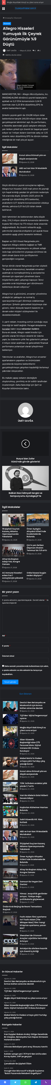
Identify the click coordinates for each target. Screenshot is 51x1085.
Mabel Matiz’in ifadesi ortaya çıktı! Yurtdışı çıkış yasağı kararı (32, 761)
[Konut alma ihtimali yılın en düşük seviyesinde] (9, 158)
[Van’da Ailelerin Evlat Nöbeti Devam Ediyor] (10, 799)
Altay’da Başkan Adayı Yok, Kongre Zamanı (11, 562)
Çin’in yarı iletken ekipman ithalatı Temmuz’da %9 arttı (37, 548)
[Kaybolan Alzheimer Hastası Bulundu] (10, 811)
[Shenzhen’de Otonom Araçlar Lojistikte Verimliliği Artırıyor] (10, 939)
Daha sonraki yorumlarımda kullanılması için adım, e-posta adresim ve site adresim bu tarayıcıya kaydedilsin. (25, 670)
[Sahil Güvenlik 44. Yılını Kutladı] (10, 823)
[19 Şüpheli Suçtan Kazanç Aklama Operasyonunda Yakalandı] (13, 520)
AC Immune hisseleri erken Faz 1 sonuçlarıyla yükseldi (12, 575)
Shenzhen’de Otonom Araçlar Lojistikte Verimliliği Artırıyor (33, 938)
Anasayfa (8, 18)
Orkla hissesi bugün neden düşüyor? (36, 574)
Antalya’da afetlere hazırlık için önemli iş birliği (33, 950)
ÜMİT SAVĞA (11, 51)
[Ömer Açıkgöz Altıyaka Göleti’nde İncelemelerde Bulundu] (38, 520)
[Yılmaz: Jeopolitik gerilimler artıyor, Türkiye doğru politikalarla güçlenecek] (10, 897)
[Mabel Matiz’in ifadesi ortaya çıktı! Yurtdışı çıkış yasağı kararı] (10, 762)
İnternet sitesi (8, 656)
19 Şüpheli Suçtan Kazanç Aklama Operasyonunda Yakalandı (10, 532)
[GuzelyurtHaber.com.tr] (25, 8)
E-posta (6, 646)
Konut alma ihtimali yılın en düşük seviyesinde (33, 772)
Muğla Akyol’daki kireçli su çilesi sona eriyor (25, 2)
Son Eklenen (25, 693)
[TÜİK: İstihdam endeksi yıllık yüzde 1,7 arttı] (10, 787)
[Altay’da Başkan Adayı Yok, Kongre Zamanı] (13, 550)
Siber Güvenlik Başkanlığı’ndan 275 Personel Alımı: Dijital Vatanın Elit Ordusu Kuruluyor (30, 745)
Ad (4, 636)
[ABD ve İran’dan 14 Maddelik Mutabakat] (9, 171)
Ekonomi (17, 18)
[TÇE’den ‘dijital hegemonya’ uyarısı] (10, 719)
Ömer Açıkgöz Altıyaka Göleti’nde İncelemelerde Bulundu (36, 532)
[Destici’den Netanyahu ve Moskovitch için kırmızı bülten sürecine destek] (10, 706)
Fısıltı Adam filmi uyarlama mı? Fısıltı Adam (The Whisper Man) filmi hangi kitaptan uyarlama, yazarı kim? (33, 922)
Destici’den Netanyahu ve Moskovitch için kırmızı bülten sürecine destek (32, 705)
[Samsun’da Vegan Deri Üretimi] (10, 885)
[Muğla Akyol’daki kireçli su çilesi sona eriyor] (10, 731)
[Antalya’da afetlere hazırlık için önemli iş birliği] (10, 952)
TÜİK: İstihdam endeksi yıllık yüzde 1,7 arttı (33, 784)
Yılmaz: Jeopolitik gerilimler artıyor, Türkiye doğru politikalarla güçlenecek (33, 896)
